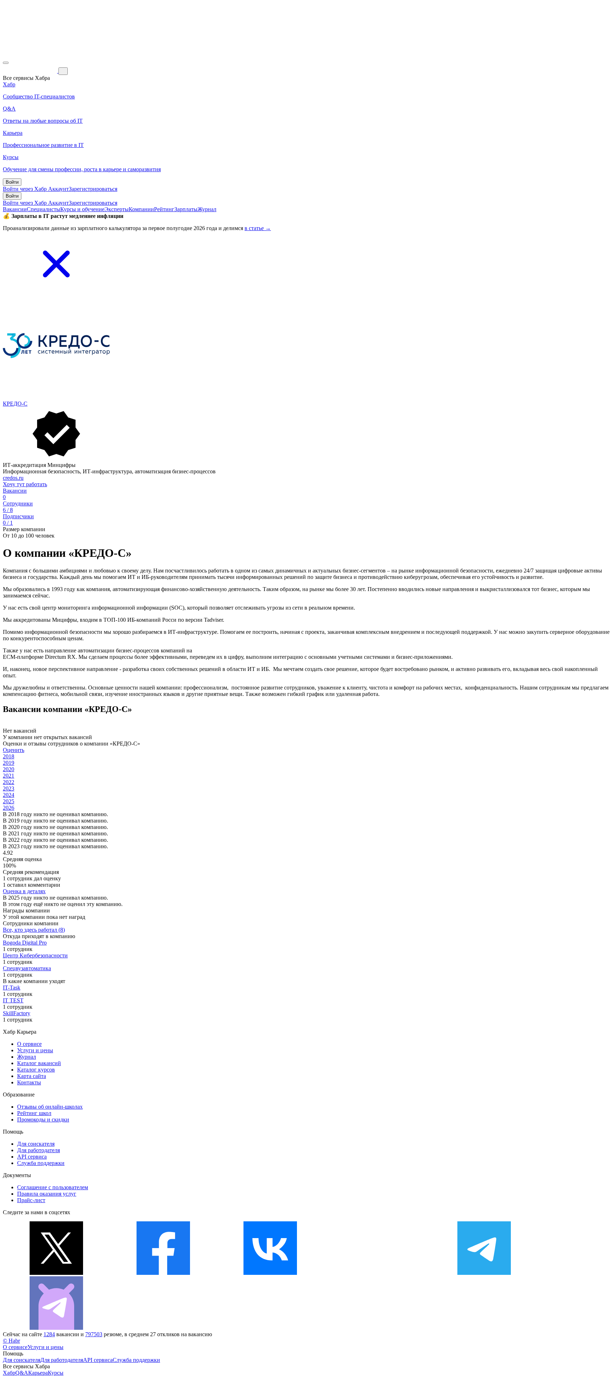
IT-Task (11, 987)
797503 (93, 1334)
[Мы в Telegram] (484, 1273)
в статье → (258, 228)
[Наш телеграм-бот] (56, 1328)
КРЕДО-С (15, 404)
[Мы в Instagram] (377, 1273)
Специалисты (43, 209)
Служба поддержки (41, 1163)
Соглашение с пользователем (52, 1187)
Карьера (38, 1373)
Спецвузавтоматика (27, 968)
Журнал (206, 209)
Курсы (55, 1373)
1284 (49, 1334)
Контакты (29, 1082)
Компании (141, 209)
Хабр (9, 1373)
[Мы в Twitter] (56, 1273)
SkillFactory (16, 1013)
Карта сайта (31, 1076)
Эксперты (116, 209)
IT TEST (13, 1000)
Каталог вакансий (39, 1063)
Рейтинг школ (34, 1113)
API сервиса (32, 1157)
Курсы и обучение (82, 209)
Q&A (21, 1373)
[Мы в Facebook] (163, 1273)
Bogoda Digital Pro (25, 943)
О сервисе (29, 1044)
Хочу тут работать (25, 484)
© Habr (11, 1341)
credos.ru (13, 478)
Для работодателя (38, 1150)
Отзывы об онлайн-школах (50, 1107)
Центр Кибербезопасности (35, 955)
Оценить (13, 750)
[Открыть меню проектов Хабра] (6, 63)
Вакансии (15, 209)
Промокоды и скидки (43, 1119)
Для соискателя (36, 1144)
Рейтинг (164, 209)
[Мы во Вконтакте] (270, 1273)
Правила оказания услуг (46, 1194)
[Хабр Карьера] (30, 71)
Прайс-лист (31, 1200)
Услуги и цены (35, 1050)
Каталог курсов (36, 1070)
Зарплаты (185, 209)
